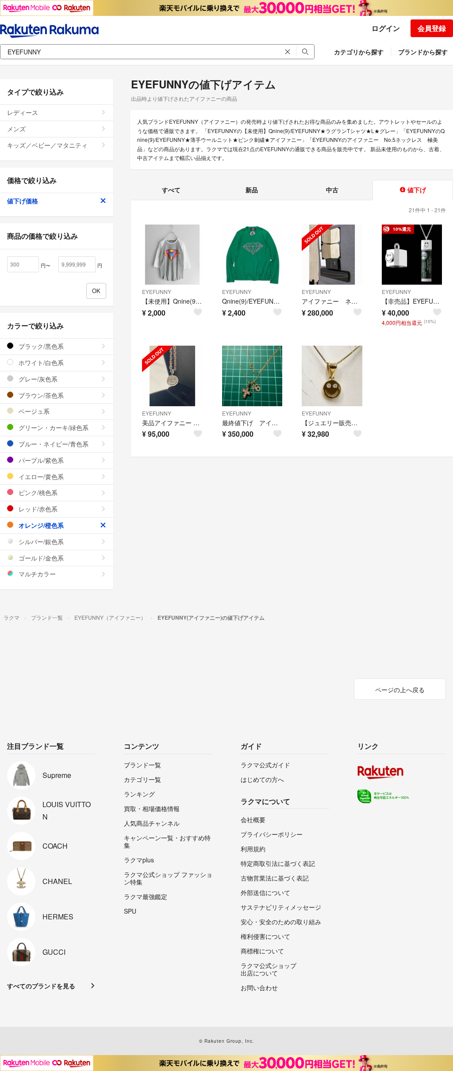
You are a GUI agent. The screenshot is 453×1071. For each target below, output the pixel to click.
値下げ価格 (22, 200)
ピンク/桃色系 (37, 492)
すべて (171, 189)
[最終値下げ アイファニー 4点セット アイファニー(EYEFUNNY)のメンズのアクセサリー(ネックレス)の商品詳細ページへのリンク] (252, 376)
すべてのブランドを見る (41, 985)
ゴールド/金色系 (40, 557)
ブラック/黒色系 (40, 346)
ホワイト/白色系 (40, 362)
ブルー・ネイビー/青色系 (52, 443)
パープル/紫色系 (40, 460)
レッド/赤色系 (37, 508)
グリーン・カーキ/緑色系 (52, 427)
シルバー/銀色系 (40, 541)
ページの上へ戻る (400, 689)
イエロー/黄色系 (40, 476)
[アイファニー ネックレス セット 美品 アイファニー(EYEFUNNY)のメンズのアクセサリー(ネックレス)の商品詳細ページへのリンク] (332, 255)
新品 (252, 189)
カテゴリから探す (359, 51)
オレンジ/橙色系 (40, 525)
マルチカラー (36, 573)
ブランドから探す (423, 51)
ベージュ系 (33, 411)
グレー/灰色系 (37, 378)
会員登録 (432, 28)
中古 (332, 189)
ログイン (386, 28)
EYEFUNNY (156, 291)
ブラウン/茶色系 (40, 395)
